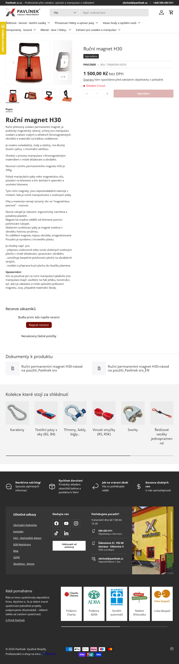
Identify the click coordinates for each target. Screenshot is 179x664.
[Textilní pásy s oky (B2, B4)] (46, 413)
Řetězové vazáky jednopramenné (162, 436)
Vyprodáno (143, 93)
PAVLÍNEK (89, 64)
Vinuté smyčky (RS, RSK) (104, 431)
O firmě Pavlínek (15, 620)
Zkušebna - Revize (23, 563)
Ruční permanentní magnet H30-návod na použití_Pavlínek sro (52, 368)
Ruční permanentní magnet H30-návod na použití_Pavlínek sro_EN (138, 368)
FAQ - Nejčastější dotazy (27, 538)
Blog (15, 551)
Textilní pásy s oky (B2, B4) (46, 431)
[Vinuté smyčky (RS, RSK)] (104, 413)
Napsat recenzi (39, 325)
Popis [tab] (9, 109)
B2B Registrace (22, 544)
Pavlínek (20, 649)
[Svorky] (132, 413)
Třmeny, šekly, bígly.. (75, 431)
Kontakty (18, 531)
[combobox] (99, 12)
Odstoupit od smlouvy (69, 546)
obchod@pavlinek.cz (135, 2)
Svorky (133, 429)
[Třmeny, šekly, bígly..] (75, 413)
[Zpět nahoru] (145, 652)
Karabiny (17, 429)
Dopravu (88, 79)
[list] (39, 62)
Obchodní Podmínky (25, 525)
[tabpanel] (39, 203)
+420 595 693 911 (163, 2)
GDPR (16, 557)
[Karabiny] (17, 413)
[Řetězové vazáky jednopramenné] (161, 413)
